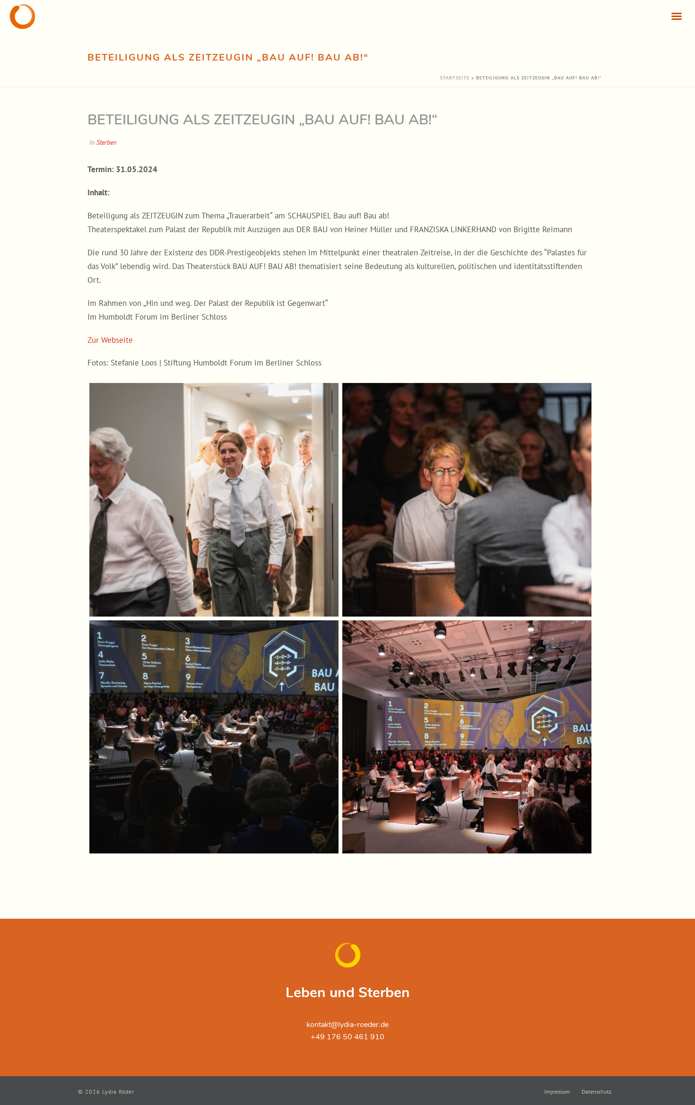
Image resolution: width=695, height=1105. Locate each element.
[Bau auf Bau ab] (214, 499)
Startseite (454, 78)
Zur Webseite (110, 340)
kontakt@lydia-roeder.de (347, 1024)
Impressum (557, 1091)
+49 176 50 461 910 (347, 1037)
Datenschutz (596, 1091)
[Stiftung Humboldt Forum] (214, 736)
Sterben (106, 142)
